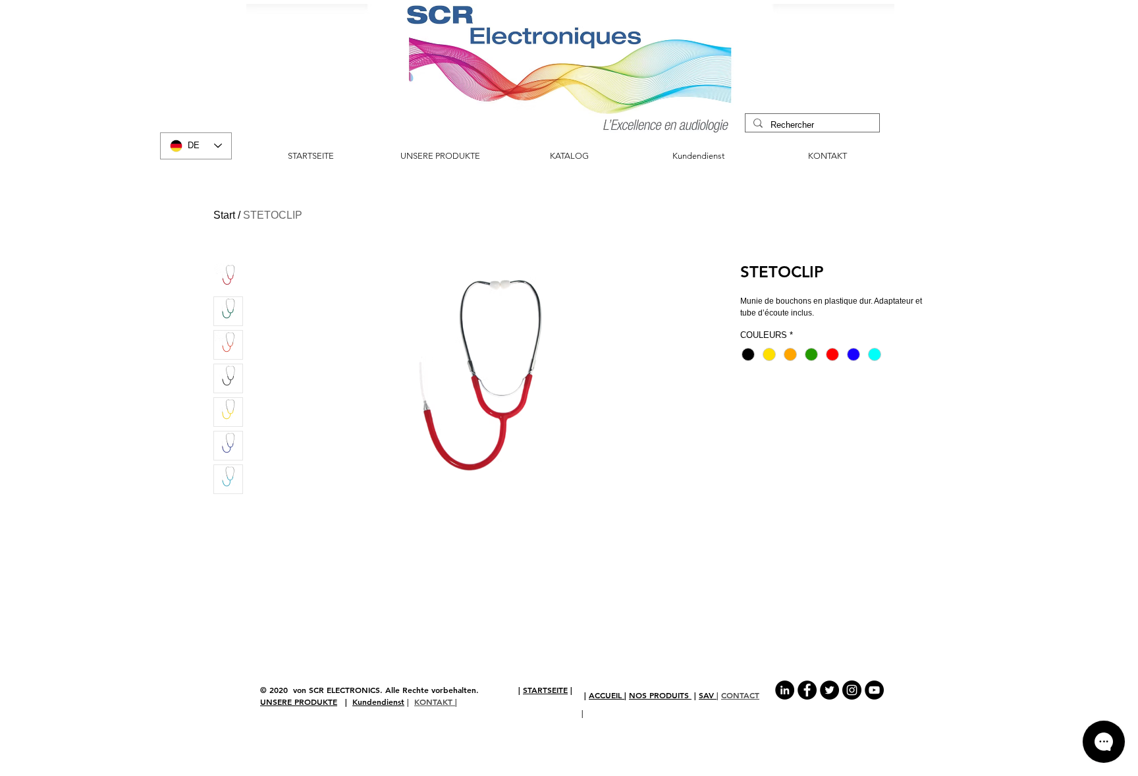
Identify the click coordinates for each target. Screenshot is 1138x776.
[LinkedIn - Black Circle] (784, 690)
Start (224, 215)
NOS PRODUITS (660, 695)
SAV (708, 695)
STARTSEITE (545, 689)
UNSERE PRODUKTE (298, 701)
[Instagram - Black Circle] (851, 690)
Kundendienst (378, 701)
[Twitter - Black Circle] (829, 690)
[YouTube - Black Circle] (874, 690)
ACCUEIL (606, 695)
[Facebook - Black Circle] (807, 690)
